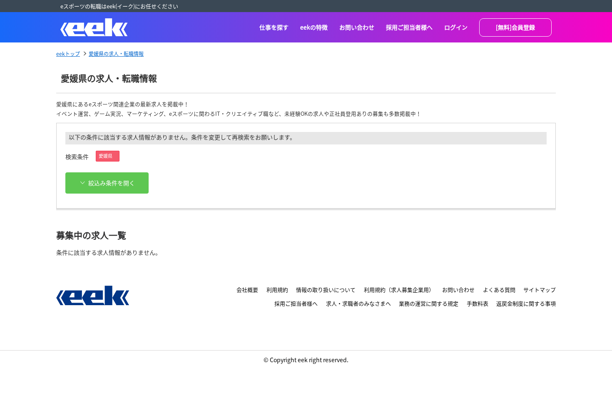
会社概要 (247, 290)
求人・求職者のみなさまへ (358, 303)
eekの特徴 (314, 27)
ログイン (456, 27)
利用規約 (277, 290)
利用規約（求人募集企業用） (399, 290)
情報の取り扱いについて (326, 290)
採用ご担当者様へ (409, 27)
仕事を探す (274, 27)
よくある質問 (499, 290)
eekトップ (68, 53)
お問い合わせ (356, 27)
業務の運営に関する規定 (428, 303)
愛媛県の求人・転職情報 (116, 53)
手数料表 (477, 303)
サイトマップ (539, 290)
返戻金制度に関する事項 (526, 303)
